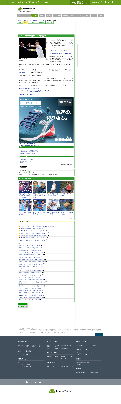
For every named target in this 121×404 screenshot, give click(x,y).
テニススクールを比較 (66, 347)
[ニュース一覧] (25, 22)
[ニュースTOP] (20, 22)
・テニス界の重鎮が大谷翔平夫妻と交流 (28, 151)
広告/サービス (93, 353)
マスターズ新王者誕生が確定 (30, 288)
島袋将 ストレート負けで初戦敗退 (31, 264)
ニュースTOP (27, 20)
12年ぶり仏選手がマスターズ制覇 (31, 252)
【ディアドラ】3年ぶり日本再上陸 (27, 143)
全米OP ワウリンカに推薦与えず (31, 270)
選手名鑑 (28, 347)
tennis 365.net (96, 2)
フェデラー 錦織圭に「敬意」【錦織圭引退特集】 (37, 226)
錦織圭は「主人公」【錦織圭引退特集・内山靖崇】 (39, 195)
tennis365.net (22, 382)
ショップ (27, 15)
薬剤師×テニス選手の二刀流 (29, 248)
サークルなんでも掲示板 (24, 364)
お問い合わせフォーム (81, 353)
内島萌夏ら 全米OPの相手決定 (30, 257)
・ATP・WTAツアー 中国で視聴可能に (28, 150)
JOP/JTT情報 (79, 345)
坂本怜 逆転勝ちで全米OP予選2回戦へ (33, 233)
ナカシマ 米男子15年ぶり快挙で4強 (31, 297)
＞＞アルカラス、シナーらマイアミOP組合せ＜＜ (58, 50)
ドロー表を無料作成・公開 (24, 366)
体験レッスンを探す (52, 347)
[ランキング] (41, 22)
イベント (79, 15)
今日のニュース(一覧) (39, 20)
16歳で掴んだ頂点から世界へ (30, 245)
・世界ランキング (23, 163)
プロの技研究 (56, 356)
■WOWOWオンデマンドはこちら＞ (27, 95)
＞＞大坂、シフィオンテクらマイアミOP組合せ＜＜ (58, 53)
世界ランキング (22, 347)
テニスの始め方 (64, 348)
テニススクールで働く (66, 345)
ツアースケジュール (37, 345)
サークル (87, 15)
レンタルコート (57, 15)
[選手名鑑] (49, 22)
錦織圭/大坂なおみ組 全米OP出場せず (32, 282)
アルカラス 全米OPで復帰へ (29, 299)
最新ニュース (21, 345)
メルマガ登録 (50, 366)
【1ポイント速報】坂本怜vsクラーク (33, 237)
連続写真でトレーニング (67, 356)
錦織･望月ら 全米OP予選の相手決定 (31, 259)
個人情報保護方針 (94, 372)
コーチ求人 (65, 15)
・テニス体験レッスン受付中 (26, 159)
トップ (20, 15)
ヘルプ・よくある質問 (81, 354)
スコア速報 (27, 345)
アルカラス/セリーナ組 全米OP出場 (31, 279)
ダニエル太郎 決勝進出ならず (29, 277)
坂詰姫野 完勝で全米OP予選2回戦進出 (33, 235)
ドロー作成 (42, 15)
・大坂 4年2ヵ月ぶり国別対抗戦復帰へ (28, 153)
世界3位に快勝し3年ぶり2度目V (31, 250)
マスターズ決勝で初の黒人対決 (30, 272)
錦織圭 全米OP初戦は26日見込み (31, 254)
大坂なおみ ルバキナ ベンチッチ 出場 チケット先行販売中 (25, 195)
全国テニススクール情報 (53, 345)
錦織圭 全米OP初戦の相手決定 (30, 266)
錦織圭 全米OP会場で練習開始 (30, 293)
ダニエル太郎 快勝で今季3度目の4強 (32, 295)
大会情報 (72, 15)
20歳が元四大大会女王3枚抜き (30, 290)
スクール (49, 15)
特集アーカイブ (36, 347)
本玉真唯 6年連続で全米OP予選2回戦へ (32, 240)
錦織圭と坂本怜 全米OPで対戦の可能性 (32, 261)
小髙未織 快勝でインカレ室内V (30, 275)
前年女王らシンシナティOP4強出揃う (32, 286)
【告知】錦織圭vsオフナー (31, 228)
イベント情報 (93, 345)
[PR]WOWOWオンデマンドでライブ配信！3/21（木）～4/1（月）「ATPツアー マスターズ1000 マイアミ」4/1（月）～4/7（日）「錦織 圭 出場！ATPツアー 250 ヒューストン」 (35, 90)
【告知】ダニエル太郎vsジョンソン (33, 231)
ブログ (93, 15)
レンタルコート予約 (23, 354)
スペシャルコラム (65, 358)
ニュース (35, 15)
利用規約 (83, 372)
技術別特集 (50, 356)
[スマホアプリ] (32, 22)
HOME (20, 20)
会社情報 (78, 372)
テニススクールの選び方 (53, 348)
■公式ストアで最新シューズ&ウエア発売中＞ (30, 145)
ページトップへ (99, 334)
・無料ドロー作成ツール (25, 161)
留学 (101, 15)
